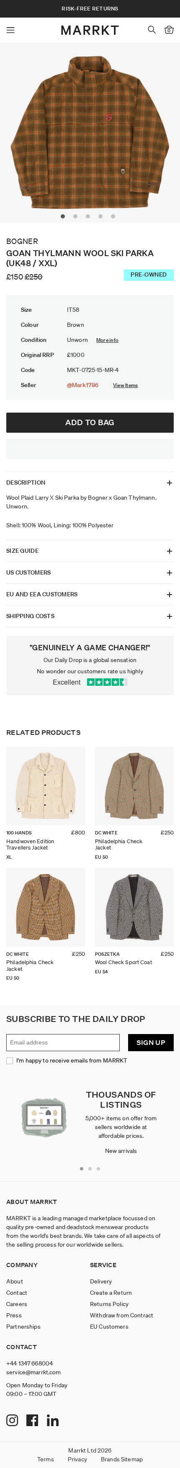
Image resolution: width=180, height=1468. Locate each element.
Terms (45, 1459)
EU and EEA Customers (42, 594)
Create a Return (111, 1292)
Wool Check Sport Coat (123, 962)
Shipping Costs (30, 616)
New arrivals (121, 1151)
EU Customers (109, 1326)
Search (152, 30)
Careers (16, 1304)
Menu (10, 30)
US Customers (28, 572)
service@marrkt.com (33, 1372)
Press (14, 1315)
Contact (16, 1292)
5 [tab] (115, 218)
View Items (125, 385)
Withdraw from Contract (121, 1315)
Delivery (101, 1281)
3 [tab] (90, 218)
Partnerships (23, 1326)
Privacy (77, 1459)
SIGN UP (150, 1043)
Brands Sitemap (122, 1459)
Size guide (22, 550)
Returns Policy (109, 1304)
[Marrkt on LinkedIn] (54, 1421)
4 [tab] (102, 218)
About (14, 1281)
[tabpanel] (90, 133)
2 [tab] (77, 218)
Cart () (168, 30)
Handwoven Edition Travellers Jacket (30, 845)
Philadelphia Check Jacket (118, 845)
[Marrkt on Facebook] (33, 1421)
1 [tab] (65, 218)
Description (25, 482)
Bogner (22, 241)
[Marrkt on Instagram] (13, 1421)
